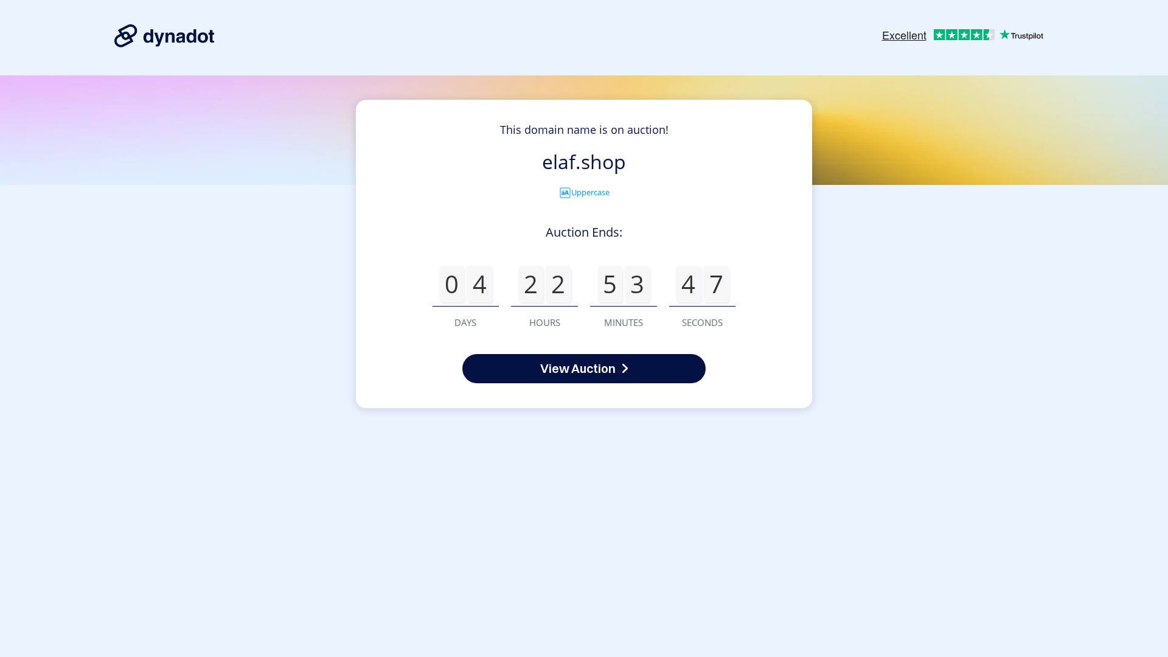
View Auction (578, 368)
